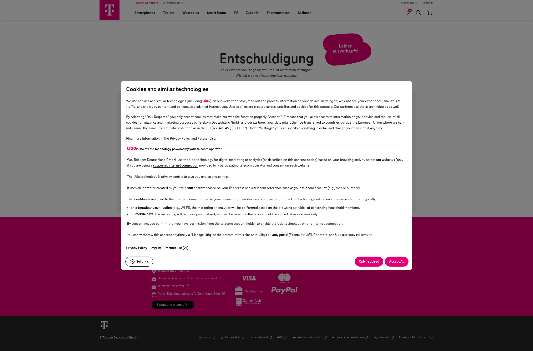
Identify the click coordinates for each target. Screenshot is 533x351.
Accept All (396, 261)
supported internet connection (175, 165)
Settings (142, 261)
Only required (369, 261)
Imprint (156, 248)
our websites (385, 160)
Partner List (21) (176, 248)
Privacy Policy (136, 248)
